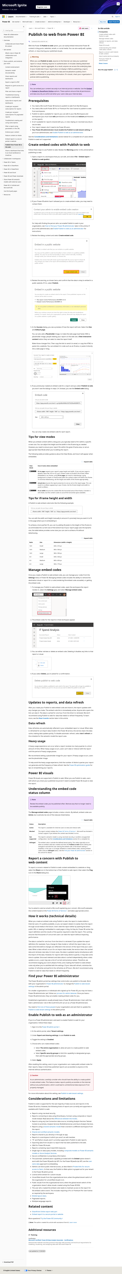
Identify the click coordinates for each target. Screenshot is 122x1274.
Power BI (50, 28)
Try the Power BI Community (51, 1218)
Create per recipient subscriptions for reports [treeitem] (13, 108)
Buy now (103, 22)
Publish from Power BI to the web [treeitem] (13, 146)
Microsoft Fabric (40, 28)
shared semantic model (52, 1127)
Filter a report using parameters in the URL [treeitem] (12, 127)
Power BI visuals (104, 45)
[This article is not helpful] (117, 70)
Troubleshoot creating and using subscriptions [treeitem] (13, 121)
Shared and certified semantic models (45, 1132)
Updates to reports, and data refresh (108, 42)
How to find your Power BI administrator (59, 226)
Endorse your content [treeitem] (12, 132)
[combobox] (13, 30)
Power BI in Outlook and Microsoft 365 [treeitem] (11, 186)
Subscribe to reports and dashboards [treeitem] (13, 102)
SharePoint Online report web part (44, 1212)
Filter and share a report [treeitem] (13, 91)
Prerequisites (103, 32)
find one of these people (46, 1007)
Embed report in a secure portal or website (47, 1214)
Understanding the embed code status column (107, 48)
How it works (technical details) (109, 56)
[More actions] (92, 28)
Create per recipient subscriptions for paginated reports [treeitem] (14, 114)
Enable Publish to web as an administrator (68, 132)
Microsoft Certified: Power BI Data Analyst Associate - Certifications (50, 1240)
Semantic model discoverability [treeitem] (10, 72)
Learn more (73, 1222)
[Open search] (112, 16)
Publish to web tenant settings (39, 1010)
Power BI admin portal (50, 1027)
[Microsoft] (3, 16)
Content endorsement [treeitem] (12, 67)
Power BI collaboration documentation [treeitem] (11, 36)
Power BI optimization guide (79, 765)
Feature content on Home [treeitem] (13, 135)
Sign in (117, 16)
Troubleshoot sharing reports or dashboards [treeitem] (12, 96)
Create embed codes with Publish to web (107, 35)
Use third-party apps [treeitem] (10, 191)
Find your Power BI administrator (74, 850)
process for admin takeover (66, 993)
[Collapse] (23, 26)
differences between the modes (65, 1119)
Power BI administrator (55, 984)
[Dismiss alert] (118, 3)
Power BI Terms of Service (66, 831)
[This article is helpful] (115, 70)
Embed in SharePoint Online (43, 91)
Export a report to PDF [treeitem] (12, 82)
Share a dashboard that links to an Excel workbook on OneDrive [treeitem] (14, 153)
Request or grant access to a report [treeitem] (14, 87)
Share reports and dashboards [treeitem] (11, 77)
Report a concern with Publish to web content (108, 53)
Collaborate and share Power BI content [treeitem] (14, 45)
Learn (31, 28)
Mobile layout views (39, 1196)
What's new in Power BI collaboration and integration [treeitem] (12, 55)
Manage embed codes (106, 38)
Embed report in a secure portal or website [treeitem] (13, 140)
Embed (89, 89)
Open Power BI (114, 22)
